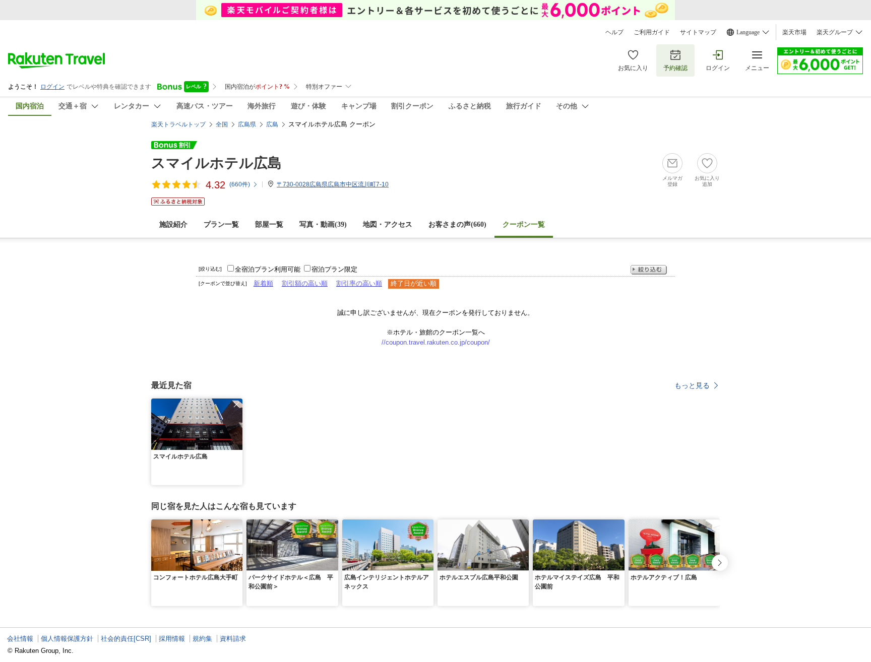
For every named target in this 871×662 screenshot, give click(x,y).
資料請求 (233, 638)
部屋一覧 (269, 224)
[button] (236, 405)
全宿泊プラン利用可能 (267, 269)
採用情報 (172, 638)
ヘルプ (614, 32)
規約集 (202, 638)
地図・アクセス (387, 224)
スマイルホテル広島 (216, 163)
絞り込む (649, 270)
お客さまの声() (457, 224)
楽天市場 (794, 32)
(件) (239, 184)
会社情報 (20, 638)
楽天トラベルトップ (178, 124)
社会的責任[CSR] (126, 638)
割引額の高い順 (305, 283)
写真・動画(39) (323, 224)
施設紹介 (173, 224)
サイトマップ (698, 32)
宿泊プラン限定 (334, 269)
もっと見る (692, 385)
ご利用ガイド (652, 32)
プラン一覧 (221, 224)
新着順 (263, 283)
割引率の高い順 (359, 283)
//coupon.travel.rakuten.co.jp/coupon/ (436, 342)
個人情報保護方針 (67, 638)
